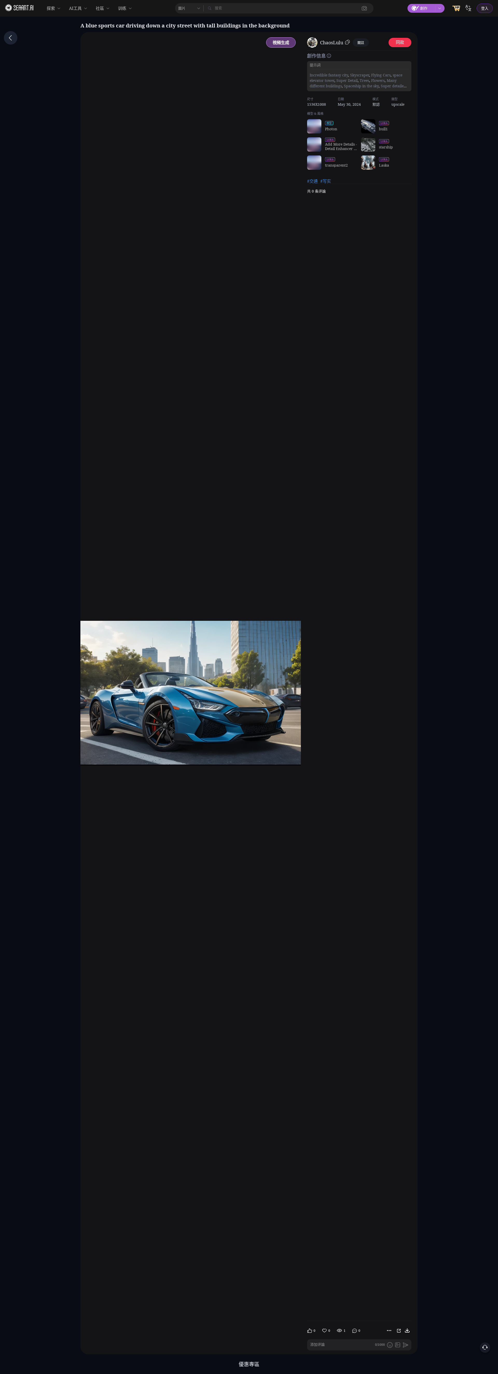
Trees (364, 80)
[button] (364, 8)
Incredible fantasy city (329, 75)
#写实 (325, 181)
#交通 (312, 181)
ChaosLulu (331, 42)
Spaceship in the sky (361, 85)
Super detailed (393, 85)
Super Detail (346, 80)
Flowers (377, 80)
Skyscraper (359, 75)
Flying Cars (380, 75)
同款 (400, 42)
